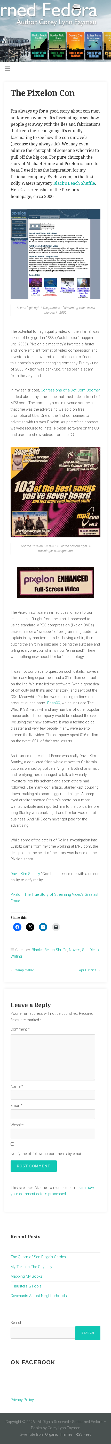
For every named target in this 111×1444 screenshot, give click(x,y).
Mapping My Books (27, 1276)
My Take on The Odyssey (31, 1267)
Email (16, 1106)
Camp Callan (25, 970)
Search (16, 1323)
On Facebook (33, 1362)
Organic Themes (59, 1434)
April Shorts (87, 970)
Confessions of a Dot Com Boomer (70, 390)
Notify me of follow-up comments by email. (46, 1154)
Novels (74, 950)
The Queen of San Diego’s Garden (38, 1257)
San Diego (90, 950)
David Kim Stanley (25, 874)
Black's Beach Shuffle (49, 950)
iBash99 (53, 703)
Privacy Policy (22, 1400)
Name (17, 1086)
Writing (16, 956)
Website (17, 1125)
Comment (20, 1029)
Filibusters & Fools (26, 1286)
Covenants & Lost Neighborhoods (39, 1296)
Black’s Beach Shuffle (74, 183)
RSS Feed (83, 1434)
